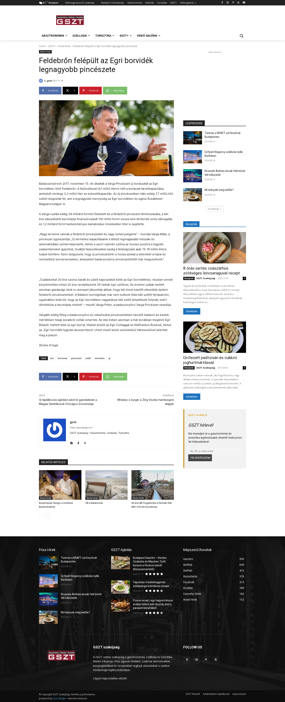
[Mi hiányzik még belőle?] (192, 194)
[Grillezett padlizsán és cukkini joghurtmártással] (214, 337)
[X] (238, 3)
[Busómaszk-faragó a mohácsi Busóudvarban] (60, 485)
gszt (49, 80)
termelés (99, 358)
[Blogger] (71, 442)
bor (52, 358)
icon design (59, 698)
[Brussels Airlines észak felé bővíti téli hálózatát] (192, 175)
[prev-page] (41, 515)
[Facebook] (222, 3)
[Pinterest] (233, 3)
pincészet (76, 358)
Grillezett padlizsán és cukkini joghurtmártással (210, 360)
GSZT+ (51, 46)
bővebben (191, 311)
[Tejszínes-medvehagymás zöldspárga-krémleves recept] (120, 587)
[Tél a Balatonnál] (106, 485)
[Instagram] (227, 3)
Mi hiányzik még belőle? (219, 189)
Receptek (188, 278)
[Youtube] (244, 3)
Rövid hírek (64, 46)
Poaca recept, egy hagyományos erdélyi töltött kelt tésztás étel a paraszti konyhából (153, 604)
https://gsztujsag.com (81, 427)
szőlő (88, 358)
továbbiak (213, 209)
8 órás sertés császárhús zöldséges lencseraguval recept (211, 270)
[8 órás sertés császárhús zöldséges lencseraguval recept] (214, 247)
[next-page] (47, 515)
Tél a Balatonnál (94, 502)
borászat (62, 358)
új (109, 358)
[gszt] (41, 81)
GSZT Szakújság (205, 278)
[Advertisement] (171, 19)
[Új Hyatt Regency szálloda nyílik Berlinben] (192, 156)
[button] (241, 35)
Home (42, 46)
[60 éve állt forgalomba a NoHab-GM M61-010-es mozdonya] (152, 485)
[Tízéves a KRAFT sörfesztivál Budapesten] (192, 137)
